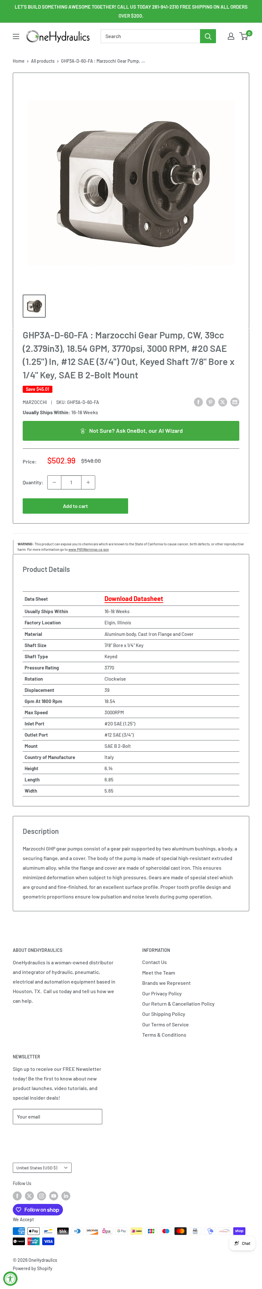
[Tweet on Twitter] (222, 402)
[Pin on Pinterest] (210, 402)
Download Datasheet (133, 598)
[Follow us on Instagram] (41, 1195)
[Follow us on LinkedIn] (65, 1195)
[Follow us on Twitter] (29, 1195)
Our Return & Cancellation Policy (178, 1003)
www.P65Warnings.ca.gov (88, 549)
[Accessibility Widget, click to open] (10, 1278)
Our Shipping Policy (163, 1014)
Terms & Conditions (164, 1035)
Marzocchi (35, 402)
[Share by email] (234, 402)
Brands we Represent (166, 983)
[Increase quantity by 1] (88, 482)
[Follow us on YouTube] (53, 1195)
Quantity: (33, 482)
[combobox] (150, 36)
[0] (244, 36)
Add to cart (75, 506)
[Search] (208, 36)
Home (19, 61)
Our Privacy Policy (162, 993)
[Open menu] (16, 36)
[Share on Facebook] (198, 402)
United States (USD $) (36, 1167)
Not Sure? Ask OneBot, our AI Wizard (136, 430)
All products (43, 61)
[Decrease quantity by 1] (54, 482)
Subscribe (33, 1136)
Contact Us (154, 962)
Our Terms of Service (165, 1024)
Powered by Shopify (32, 1268)
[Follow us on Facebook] (17, 1195)
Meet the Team (158, 972)
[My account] (231, 36)
